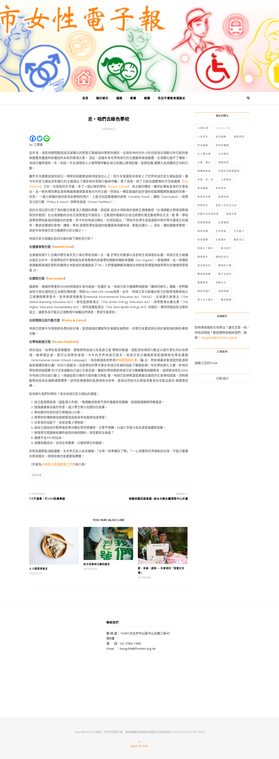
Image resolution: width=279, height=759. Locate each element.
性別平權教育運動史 (171, 98)
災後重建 (223, 222)
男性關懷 (203, 239)
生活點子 (239, 231)
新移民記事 (204, 196)
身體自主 (221, 282)
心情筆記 (226, 179)
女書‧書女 (204, 162)
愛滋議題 (203, 188)
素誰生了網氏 (205, 248)
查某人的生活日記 (226, 205)
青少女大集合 (205, 299)
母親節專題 (204, 222)
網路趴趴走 (222, 256)
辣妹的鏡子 (204, 291)
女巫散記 (223, 153)
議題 (119, 98)
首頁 (85, 98)
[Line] (47, 138)
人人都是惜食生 (38, 568)
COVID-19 (223, 128)
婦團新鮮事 (204, 170)
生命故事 (221, 231)
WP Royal (198, 732)
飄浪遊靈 (226, 299)
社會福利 (221, 239)
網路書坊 (203, 256)
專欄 (133, 98)
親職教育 (203, 282)
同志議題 (203, 145)
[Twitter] (40, 138)
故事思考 (221, 188)
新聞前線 (223, 196)
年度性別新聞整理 (229, 170)
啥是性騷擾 (222, 145)
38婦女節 (203, 128)
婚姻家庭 (223, 162)
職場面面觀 (204, 273)
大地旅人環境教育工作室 (58, 464)
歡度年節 (231, 213)
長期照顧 (223, 291)
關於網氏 (102, 98)
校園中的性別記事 (208, 213)
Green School (118, 186)
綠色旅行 (226, 248)
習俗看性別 (204, 265)
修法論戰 (221, 136)
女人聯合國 (204, 153)
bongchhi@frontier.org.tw (219, 337)
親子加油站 (225, 273)
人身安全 (203, 136)
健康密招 (239, 136)
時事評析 (203, 205)
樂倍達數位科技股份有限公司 (142, 732)
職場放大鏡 (225, 265)
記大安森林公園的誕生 (97, 564)
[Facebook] (33, 138)
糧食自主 (239, 239)
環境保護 (37, 475)
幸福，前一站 (205, 179)
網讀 (147, 98)
